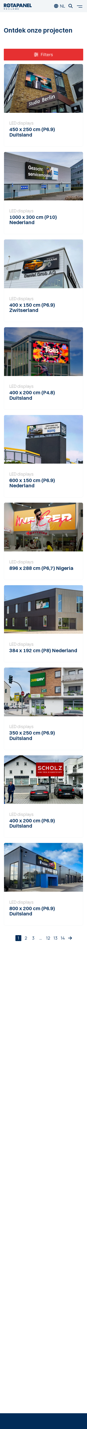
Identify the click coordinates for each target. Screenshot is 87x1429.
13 (55, 938)
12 (48, 938)
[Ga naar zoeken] (70, 6)
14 (63, 938)
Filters (46, 54)
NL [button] (62, 6)
